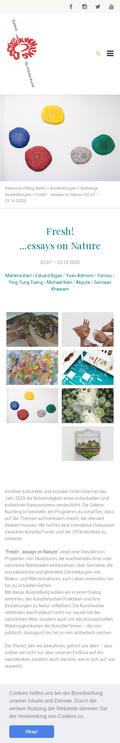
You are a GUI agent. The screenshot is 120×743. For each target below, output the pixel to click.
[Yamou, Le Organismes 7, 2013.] (88, 405)
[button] (87, 717)
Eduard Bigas (49, 275)
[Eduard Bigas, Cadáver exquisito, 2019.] (32, 445)
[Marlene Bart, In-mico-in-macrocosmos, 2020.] (88, 367)
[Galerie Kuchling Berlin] (22, 53)
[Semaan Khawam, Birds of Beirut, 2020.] (88, 329)
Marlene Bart (18, 275)
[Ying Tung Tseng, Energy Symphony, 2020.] (32, 405)
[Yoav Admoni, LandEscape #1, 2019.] (88, 443)
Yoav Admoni (79, 275)
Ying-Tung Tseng (26, 282)
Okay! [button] (31, 731)
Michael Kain (59, 282)
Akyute (83, 282)
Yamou (104, 275)
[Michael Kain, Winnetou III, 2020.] (32, 367)
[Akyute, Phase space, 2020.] (32, 329)
